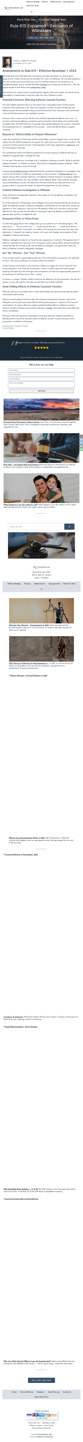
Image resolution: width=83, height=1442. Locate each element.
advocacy (15, 197)
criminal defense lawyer (18, 171)
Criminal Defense (8, 328)
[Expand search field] (31, 12)
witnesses (43, 84)
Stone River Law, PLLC (45, 1434)
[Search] (69, 527)
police (15, 223)
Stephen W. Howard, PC (45, 1437)
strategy (49, 308)
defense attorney (66, 174)
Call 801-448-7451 (41, 1380)
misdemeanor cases (38, 87)
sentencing (70, 144)
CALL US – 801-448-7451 (41, 38)
